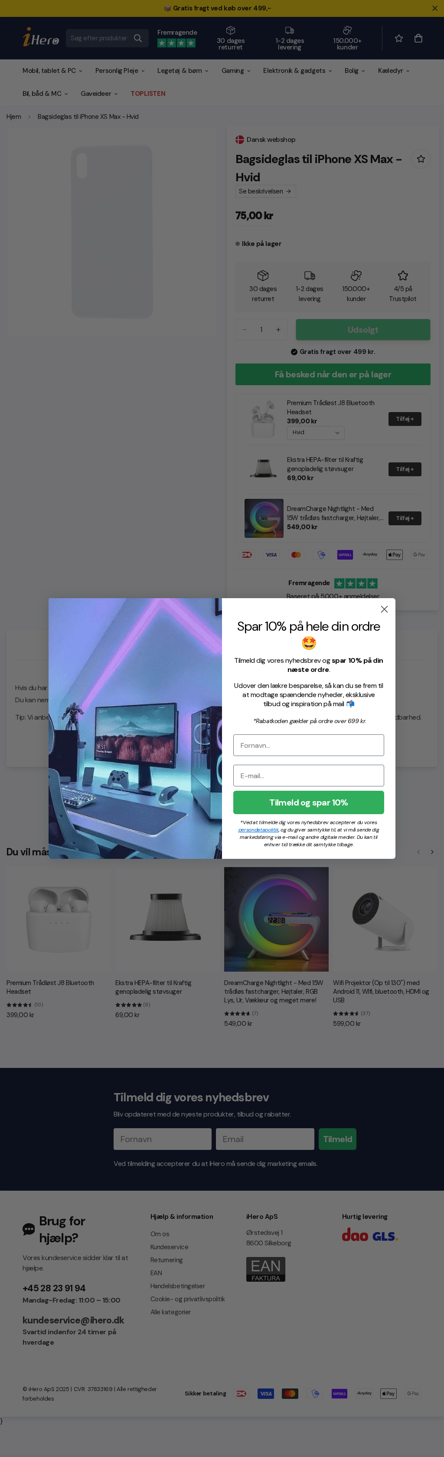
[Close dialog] (384, 609)
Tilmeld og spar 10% (308, 802)
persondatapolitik (258, 829)
